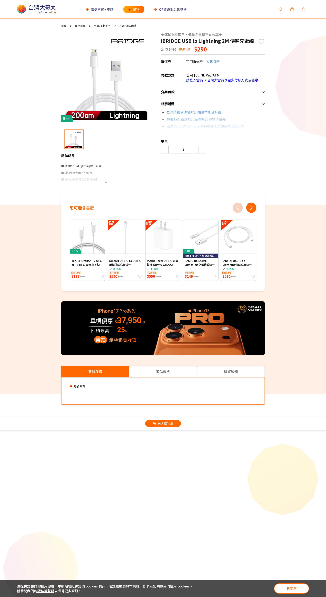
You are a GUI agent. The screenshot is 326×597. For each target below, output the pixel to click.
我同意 (291, 588)
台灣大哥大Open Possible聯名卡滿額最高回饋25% (205, 126)
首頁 (64, 25)
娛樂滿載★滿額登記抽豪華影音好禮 (194, 112)
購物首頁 (80, 25)
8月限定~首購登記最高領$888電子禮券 (196, 119)
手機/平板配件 (102, 25)
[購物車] (292, 9)
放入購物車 (165, 423)
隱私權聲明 (45, 590)
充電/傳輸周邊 (128, 25)
